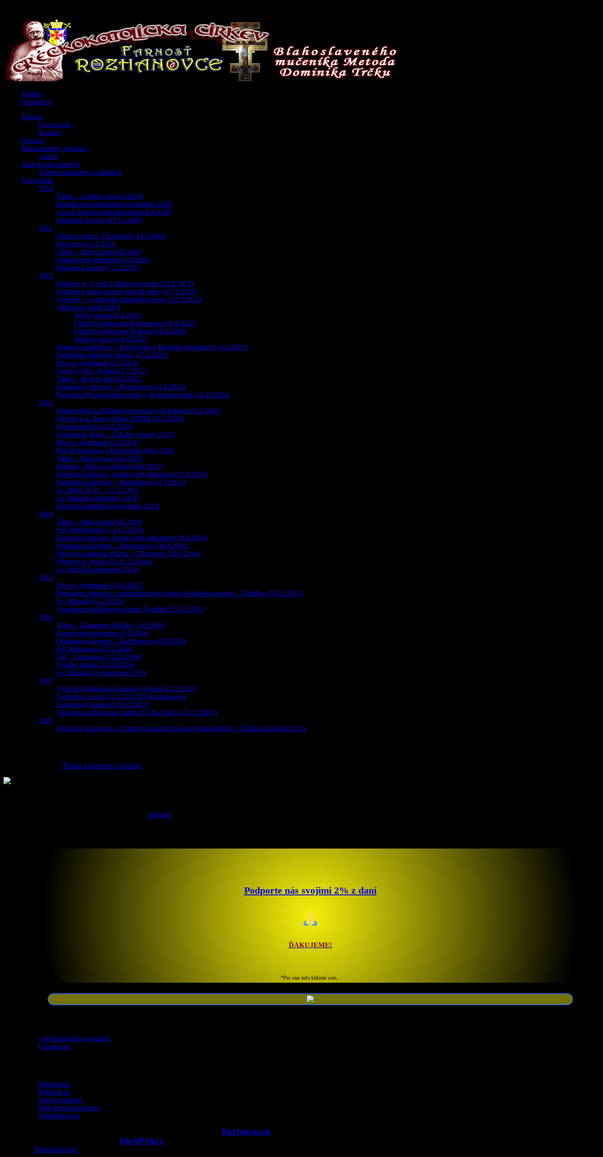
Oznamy (33, 140)
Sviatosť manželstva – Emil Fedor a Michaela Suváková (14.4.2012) (152, 347)
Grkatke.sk (36, 101)
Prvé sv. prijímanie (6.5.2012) (98, 363)
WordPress (142, 1141)
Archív (48, 156)
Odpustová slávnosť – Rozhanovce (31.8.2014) (123, 545)
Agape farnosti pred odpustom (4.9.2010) (114, 212)
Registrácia (54, 1084)
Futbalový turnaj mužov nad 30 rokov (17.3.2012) (126, 291)
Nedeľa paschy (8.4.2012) (110, 339)
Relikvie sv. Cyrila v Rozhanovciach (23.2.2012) (125, 283)
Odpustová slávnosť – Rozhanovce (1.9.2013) (121, 482)
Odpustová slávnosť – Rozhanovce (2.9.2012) (121, 387)
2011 (46, 228)
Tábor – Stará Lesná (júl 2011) (99, 251)
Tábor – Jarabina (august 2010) (100, 196)
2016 (46, 617)
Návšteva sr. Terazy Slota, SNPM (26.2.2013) (121, 418)
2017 (46, 680)
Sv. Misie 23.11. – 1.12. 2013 (98, 490)
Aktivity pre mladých (50, 164)
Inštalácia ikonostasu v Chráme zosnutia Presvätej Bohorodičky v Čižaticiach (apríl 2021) (181, 728)
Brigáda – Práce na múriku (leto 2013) (110, 466)
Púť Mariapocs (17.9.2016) (94, 649)
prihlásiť (159, 815)
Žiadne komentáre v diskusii (102, 766)
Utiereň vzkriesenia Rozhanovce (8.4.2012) (135, 323)
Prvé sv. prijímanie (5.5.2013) (98, 442)
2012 (46, 275)
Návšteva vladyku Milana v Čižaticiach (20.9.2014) (128, 553)
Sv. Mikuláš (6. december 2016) (101, 672)
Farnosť (32, 116)
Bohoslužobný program (54, 148)
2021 (46, 720)
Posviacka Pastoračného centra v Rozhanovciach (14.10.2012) (143, 394)
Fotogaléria (37, 180)
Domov (31, 94)
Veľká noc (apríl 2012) (88, 307)
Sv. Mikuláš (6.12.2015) (90, 601)
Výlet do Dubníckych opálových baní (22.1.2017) (126, 688)
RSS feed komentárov (69, 1108)
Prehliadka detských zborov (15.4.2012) (112, 355)
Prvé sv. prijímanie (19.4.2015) (100, 585)
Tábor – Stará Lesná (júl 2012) (99, 379)
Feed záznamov (61, 1100)
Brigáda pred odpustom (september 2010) (114, 204)
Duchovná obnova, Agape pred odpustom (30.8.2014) (132, 537)
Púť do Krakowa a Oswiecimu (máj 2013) (115, 450)
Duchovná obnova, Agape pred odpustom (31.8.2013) (132, 474)
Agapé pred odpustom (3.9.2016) (103, 633)
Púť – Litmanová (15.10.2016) (99, 657)
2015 (46, 577)
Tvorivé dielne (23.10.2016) (96, 665)
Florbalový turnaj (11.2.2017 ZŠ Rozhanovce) (121, 696)
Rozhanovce (246, 1131)
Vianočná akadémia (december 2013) (108, 506)
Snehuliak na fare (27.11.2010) (100, 220)
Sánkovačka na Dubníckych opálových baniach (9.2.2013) (138, 410)
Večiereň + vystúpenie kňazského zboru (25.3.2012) (129, 299)
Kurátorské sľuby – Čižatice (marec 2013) (115, 434)
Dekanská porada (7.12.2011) (98, 267)
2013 (46, 402)
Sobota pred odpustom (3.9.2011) (103, 259)
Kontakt (50, 132)
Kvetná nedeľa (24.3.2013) (94, 426)
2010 (46, 188)
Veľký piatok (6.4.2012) (108, 315)
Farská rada (55, 124)
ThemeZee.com (55, 1149)
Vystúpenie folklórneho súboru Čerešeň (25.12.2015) (130, 609)
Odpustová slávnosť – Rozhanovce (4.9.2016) (121, 641)
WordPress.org (59, 1115)
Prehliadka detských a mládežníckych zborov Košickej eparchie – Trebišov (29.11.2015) (180, 593)
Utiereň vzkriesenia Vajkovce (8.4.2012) (130, 331)
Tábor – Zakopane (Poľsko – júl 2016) (111, 625)
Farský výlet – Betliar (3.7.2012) (102, 371)
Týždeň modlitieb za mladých (80, 172)
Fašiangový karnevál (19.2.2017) (103, 704)
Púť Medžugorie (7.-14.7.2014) (100, 529)
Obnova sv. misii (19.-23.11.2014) (104, 561)
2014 (46, 514)
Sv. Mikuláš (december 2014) (98, 569)
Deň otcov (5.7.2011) (86, 244)
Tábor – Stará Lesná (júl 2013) (99, 458)
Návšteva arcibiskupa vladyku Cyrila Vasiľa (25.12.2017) (137, 712)
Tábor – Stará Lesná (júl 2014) (99, 522)
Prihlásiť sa (54, 1092)
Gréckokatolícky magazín (74, 1038)
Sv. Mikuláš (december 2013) (98, 498)
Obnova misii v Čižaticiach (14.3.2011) (111, 236)
